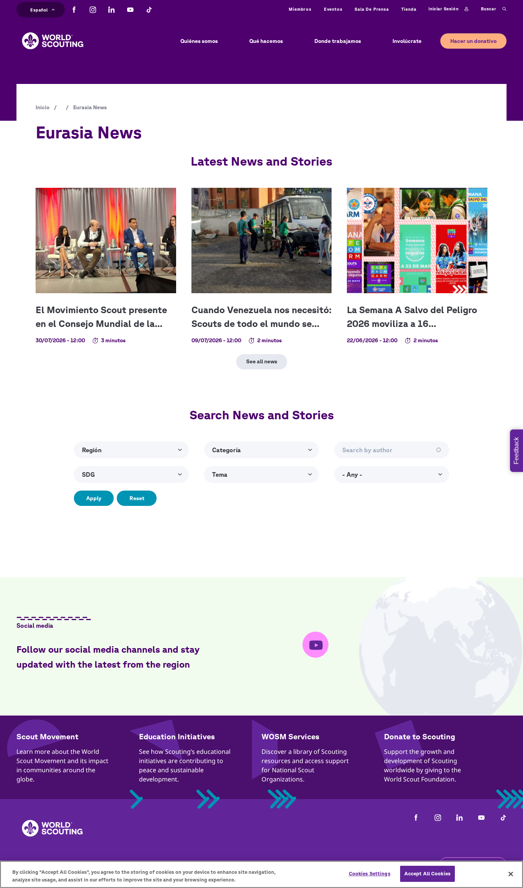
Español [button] (39, 8)
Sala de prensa (372, 9)
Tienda (409, 9)
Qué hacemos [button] (266, 41)
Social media (34, 625)
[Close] (510, 873)
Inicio (42, 107)
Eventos (333, 9)
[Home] (52, 35)
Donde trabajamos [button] (337, 41)
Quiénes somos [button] (199, 41)
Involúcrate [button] (407, 41)
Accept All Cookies (427, 874)
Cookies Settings (370, 874)
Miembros (300, 9)
